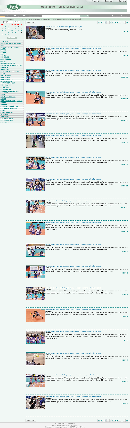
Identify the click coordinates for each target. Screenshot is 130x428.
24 (8, 32)
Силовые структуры (9, 108)
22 (2, 32)
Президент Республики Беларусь (10, 91)
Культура (4, 67)
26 (15, 32)
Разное (3, 99)
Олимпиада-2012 (7, 79)
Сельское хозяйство (9, 106)
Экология (5, 122)
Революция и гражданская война (11, 101)
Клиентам (108, 1)
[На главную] (14, 9)
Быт (2, 45)
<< (99, 22)
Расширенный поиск (119, 16)
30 (5, 34)
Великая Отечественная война (10, 48)
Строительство (7, 112)
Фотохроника (34, 16)
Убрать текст (30, 22)
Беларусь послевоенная (11, 43)
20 (18, 30)
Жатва (3, 61)
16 (5, 30)
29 (2, 34)
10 (8, 28)
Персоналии (6, 85)
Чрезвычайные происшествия (7, 119)
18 (12, 30)
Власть (3, 51)
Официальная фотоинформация (8, 82)
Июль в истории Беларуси (11, 65)
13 (18, 28)
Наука (3, 73)
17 (8, 30)
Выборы (4, 53)
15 (2, 30)
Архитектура (6, 41)
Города (3, 55)
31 (8, 34)
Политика (5, 87)
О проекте (95, 1)
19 (15, 30)
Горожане (5, 57)
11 (12, 28)
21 (21, 30)
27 (18, 32)
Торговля (4, 114)
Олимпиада (5, 77)
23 (5, 32)
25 (12, 32)
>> (127, 22)
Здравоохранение (8, 63)
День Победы (6, 59)
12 (15, 28)
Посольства (6, 89)
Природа (4, 94)
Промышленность (8, 96)
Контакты (122, 1)
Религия (4, 104)
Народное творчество (10, 71)
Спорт (3, 110)
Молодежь (5, 69)
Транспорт (5, 116)
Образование (6, 75)
